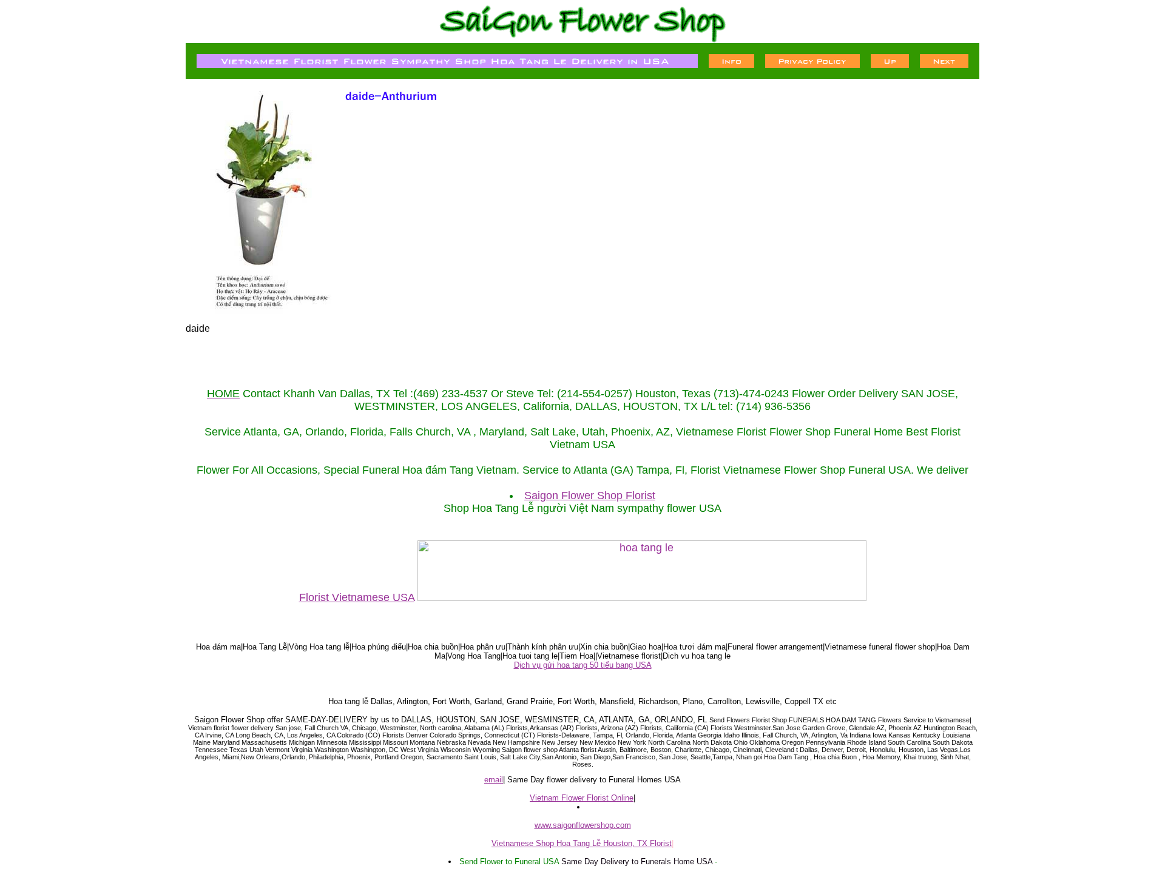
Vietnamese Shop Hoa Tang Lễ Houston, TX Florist (581, 843)
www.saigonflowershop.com (583, 825)
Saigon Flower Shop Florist (589, 495)
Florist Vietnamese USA (356, 597)
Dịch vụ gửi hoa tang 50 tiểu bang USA (583, 665)
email (493, 779)
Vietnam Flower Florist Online (581, 797)
